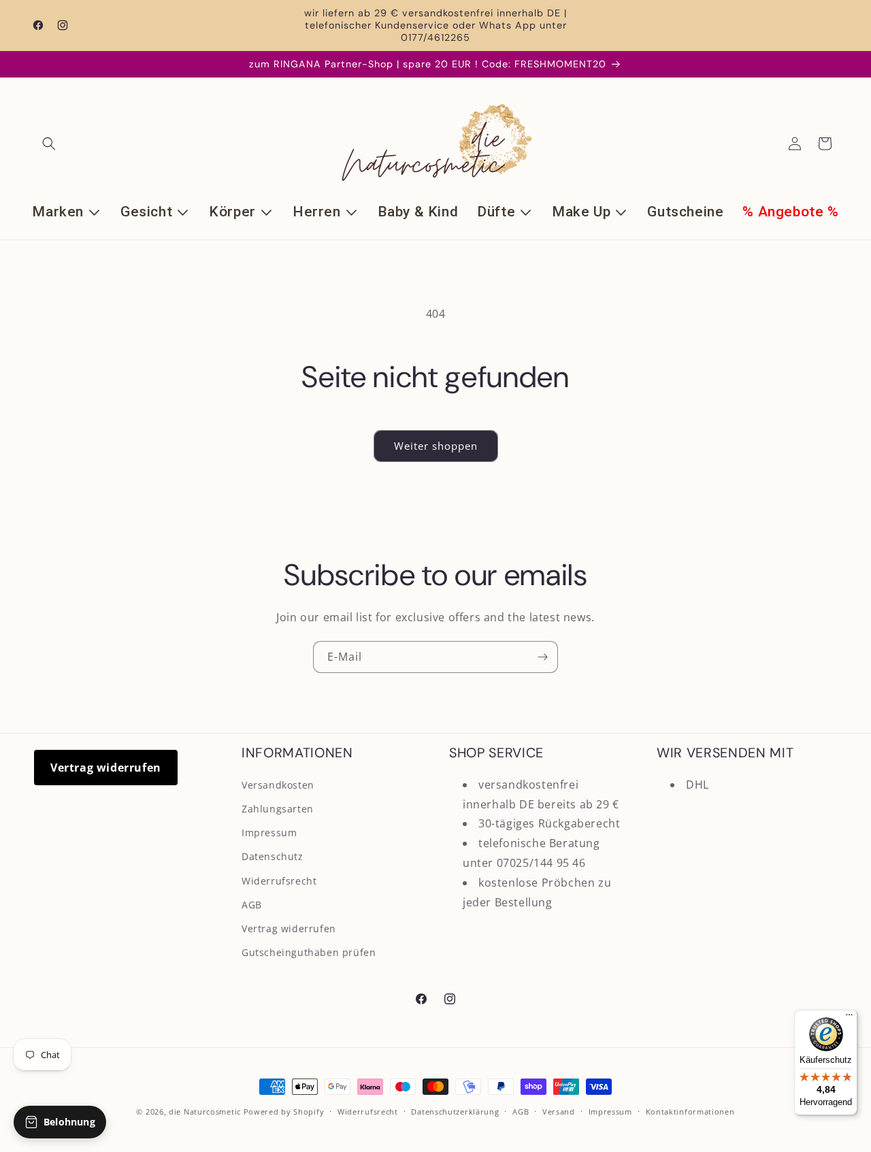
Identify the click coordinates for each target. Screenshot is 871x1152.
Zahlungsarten (278, 808)
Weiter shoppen (436, 445)
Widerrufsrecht (279, 880)
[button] (49, 144)
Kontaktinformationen (690, 1111)
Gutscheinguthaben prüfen (309, 952)
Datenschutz (272, 856)
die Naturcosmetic (205, 1111)
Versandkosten (278, 784)
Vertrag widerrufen (105, 767)
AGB (252, 904)
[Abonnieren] (542, 657)
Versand (558, 1111)
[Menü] (849, 1018)
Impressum (269, 832)
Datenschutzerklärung (455, 1111)
